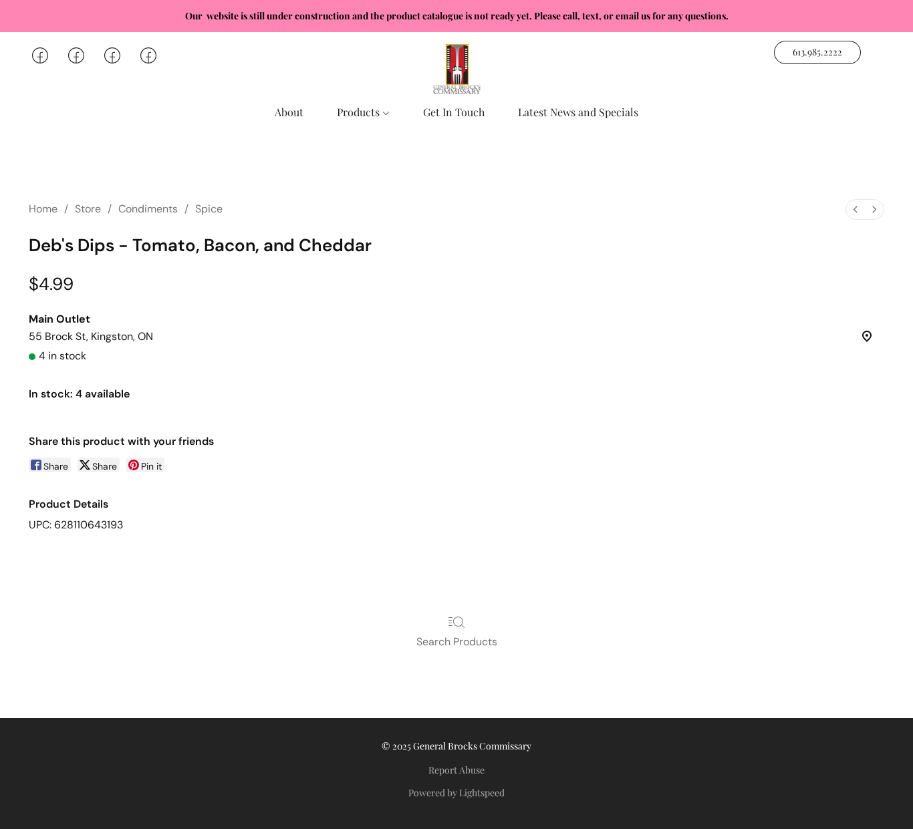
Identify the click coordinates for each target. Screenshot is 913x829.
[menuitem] (855, 209)
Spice (209, 209)
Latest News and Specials (578, 112)
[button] (456, 69)
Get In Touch (454, 112)
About (289, 112)
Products (359, 112)
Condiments (148, 209)
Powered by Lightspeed (456, 792)
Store (88, 209)
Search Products (456, 642)
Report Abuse (456, 770)
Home (43, 209)
